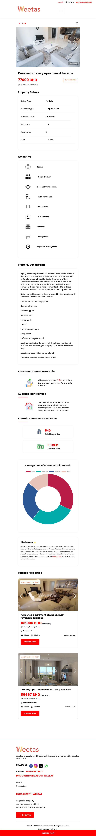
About (19, 782)
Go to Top (26, 815)
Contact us (21, 786)
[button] (77, 47)
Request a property (25, 801)
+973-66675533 (84, 2)
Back (23, 23)
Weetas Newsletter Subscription (30, 807)
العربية (60, 2)
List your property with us (27, 804)
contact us (56, 556)
